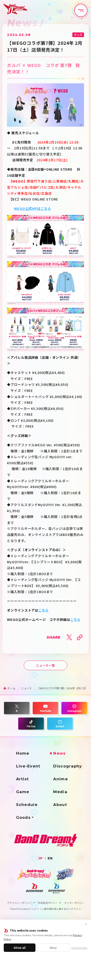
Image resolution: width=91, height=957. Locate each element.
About (60, 804)
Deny (53, 948)
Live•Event (28, 766)
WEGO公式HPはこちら (32, 208)
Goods (23, 817)
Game (22, 792)
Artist (22, 779)
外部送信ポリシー (48, 903)
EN (50, 858)
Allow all (20, 948)
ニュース (26, 688)
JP (40, 858)
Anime (60, 779)
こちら (43, 610)
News (59, 753)
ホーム (11, 688)
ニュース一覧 (45, 665)
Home (22, 753)
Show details (79, 947)
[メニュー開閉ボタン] (81, 10)
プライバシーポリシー (19, 903)
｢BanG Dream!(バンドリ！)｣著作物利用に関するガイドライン (45, 909)
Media (60, 792)
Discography (67, 766)
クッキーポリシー (74, 903)
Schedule (27, 804)
